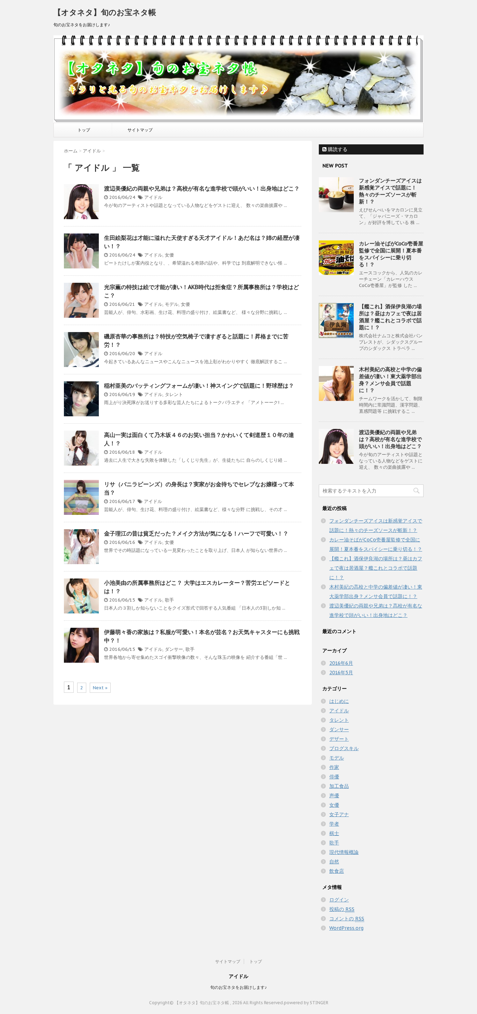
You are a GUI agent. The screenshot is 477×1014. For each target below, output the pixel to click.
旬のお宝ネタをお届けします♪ (238, 987)
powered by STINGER (306, 1002)
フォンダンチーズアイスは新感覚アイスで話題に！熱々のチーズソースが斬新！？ (390, 191)
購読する (336, 149)
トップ (84, 129)
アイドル (153, 197)
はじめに (339, 701)
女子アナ (339, 814)
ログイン (339, 900)
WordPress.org (346, 928)
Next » (100, 688)
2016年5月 (341, 672)
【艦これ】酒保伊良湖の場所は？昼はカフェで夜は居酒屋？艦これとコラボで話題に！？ (390, 317)
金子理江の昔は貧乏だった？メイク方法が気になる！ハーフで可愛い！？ (196, 533)
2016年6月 (341, 663)
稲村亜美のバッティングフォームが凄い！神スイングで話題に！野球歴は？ (199, 385)
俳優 (334, 777)
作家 (334, 767)
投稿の (341, 909)
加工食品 (339, 786)
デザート (339, 739)
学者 (334, 824)
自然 (334, 861)
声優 (334, 795)
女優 (169, 255)
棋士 (334, 833)
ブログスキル (344, 748)
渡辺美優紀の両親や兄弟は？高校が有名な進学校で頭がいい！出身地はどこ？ (202, 188)
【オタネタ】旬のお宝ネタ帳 (104, 12)
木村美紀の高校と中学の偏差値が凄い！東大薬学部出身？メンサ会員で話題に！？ (390, 380)
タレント (174, 394)
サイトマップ (140, 129)
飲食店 (336, 871)
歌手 (169, 600)
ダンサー (174, 649)
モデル (171, 304)
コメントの (346, 918)
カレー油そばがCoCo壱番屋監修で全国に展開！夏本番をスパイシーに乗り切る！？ (391, 254)
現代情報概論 (344, 852)
